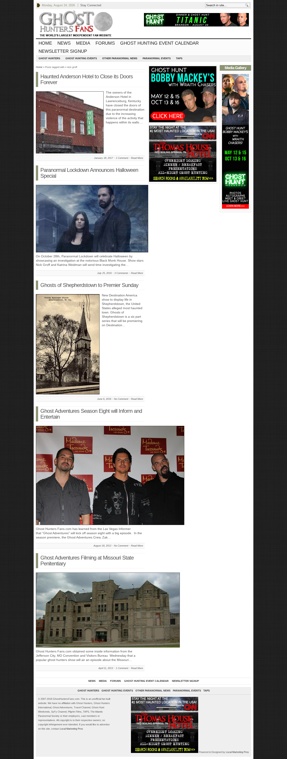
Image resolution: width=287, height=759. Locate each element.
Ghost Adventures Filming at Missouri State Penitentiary (87, 561)
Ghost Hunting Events (81, 58)
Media (83, 43)
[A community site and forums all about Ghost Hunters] (76, 23)
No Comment (121, 399)
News (64, 43)
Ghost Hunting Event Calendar (159, 43)
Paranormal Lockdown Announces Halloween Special (89, 173)
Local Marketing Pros (71, 728)
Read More (137, 158)
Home (45, 43)
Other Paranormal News (119, 58)
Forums (105, 43)
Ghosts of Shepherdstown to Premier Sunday (89, 285)
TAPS (179, 58)
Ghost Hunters (49, 58)
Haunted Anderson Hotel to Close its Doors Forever (86, 79)
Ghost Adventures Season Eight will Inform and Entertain (91, 414)
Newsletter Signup (63, 51)
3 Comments (121, 273)
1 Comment (122, 158)
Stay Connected (90, 5)
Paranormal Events (157, 58)
